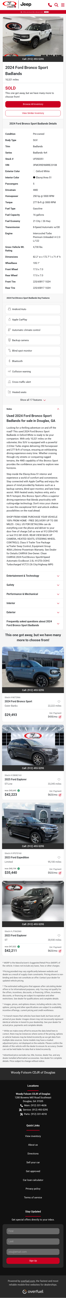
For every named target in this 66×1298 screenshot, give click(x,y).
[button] (50, 5)
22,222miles (54, 705)
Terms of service (33, 1197)
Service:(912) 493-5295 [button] (35, 1109)
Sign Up (33, 1260)
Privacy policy (33, 1188)
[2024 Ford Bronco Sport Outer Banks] (33, 670)
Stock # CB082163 (13, 775)
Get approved (33, 1171)
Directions (33, 1153)
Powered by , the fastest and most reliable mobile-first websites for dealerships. (33, 1283)
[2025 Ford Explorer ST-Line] (33, 748)
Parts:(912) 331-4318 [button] (35, 1114)
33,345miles (54, 783)
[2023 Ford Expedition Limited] (33, 826)
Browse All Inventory (33, 104)
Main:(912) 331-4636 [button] (35, 1105)
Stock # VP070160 (13, 853)
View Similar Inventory (33, 113)
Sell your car (33, 1162)
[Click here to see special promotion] (33, 11)
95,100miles (54, 861)
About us (33, 1144)
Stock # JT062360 (13, 931)
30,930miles (54, 939)
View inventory (33, 1136)
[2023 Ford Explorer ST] (33, 904)
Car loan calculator (33, 1180)
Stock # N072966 (12, 697)
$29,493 (11, 715)
